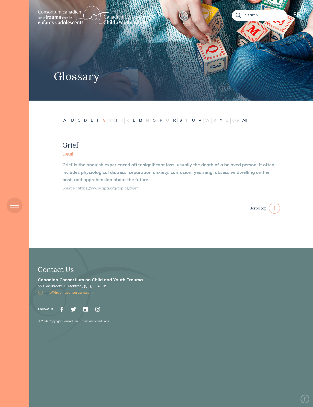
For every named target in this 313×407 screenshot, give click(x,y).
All (244, 121)
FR (297, 15)
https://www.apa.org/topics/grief (108, 188)
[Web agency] (305, 399)
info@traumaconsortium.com (69, 293)
